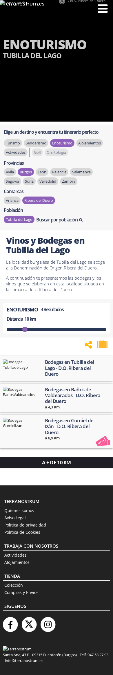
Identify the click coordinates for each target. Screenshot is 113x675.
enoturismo (62, 143)
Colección (13, 585)
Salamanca (81, 172)
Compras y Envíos (21, 592)
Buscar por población (57, 220)
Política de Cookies (22, 532)
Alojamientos (17, 562)
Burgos (26, 172)
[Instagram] (48, 622)
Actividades (15, 555)
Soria (29, 181)
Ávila (10, 172)
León (42, 172)
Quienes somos (19, 510)
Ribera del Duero (38, 200)
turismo (13, 143)
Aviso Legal (15, 517)
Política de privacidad (25, 525)
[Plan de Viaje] (103, 344)
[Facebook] (10, 622)
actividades (15, 152)
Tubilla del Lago (19, 219)
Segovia (12, 181)
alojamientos (89, 143)
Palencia (59, 172)
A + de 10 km (56, 462)
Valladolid (47, 181)
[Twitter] (29, 622)
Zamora (68, 181)
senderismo (36, 143)
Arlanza (12, 200)
